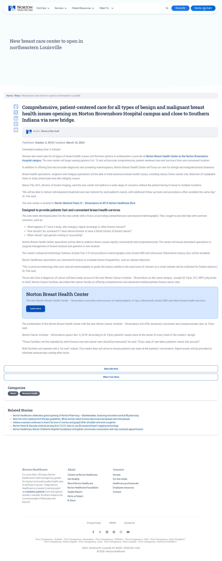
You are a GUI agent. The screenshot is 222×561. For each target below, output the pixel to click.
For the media (120, 479)
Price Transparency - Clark (137, 539)
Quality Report (75, 492)
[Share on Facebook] (11, 107)
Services (59, 8)
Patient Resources (81, 8)
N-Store (72, 500)
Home (10, 95)
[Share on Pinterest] (11, 124)
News (17, 95)
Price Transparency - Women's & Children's (157, 542)
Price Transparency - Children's (109, 539)
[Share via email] (11, 130)
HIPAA (112, 523)
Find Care (41, 8)
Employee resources (123, 487)
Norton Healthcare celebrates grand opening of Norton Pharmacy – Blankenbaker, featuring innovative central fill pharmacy (76, 415)
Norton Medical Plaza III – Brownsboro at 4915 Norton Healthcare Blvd (95, 203)
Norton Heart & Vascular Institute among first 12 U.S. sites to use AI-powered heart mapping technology (65, 425)
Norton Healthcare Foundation (83, 487)
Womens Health (29, 393)
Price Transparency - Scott (90, 542)
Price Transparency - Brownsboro (79, 539)
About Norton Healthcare (80, 483)
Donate (180, 8)
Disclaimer (129, 523)
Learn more (35, 309)
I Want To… (104, 8)
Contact (117, 492)
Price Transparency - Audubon (49, 539)
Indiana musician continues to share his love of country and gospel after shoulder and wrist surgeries (64, 422)
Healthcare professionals (126, 483)
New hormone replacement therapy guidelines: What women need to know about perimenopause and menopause (71, 419)
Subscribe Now (111, 369)
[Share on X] (11, 113)
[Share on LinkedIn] (11, 119)
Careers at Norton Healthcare (83, 474)
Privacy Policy (94, 523)
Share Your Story (111, 377)
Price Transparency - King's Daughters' (167, 539)
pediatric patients (36, 491)
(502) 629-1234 (132, 548)
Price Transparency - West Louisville (120, 542)
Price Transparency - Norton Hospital (60, 542)
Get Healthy (73, 479)
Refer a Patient (75, 496)
